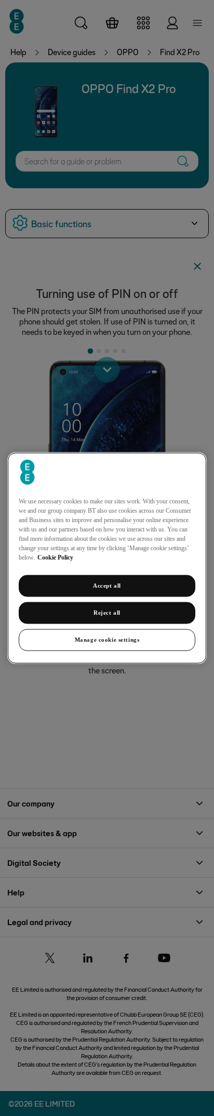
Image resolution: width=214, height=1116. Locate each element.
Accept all (107, 585)
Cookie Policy (55, 557)
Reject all (107, 612)
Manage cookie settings (107, 639)
